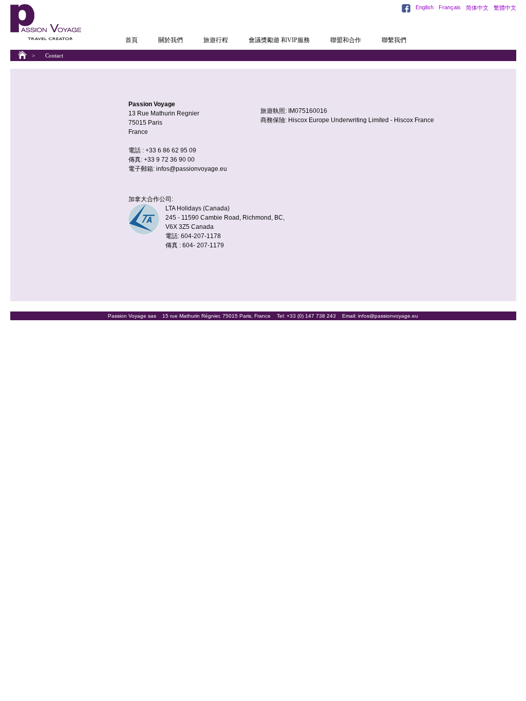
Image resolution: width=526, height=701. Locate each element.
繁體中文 (505, 8)
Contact (54, 55)
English (425, 7)
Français (450, 7)
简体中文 (477, 8)
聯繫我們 (394, 40)
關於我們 (170, 40)
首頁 (131, 40)
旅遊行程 (215, 40)
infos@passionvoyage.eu (191, 168)
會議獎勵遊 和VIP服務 (279, 40)
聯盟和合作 (345, 40)
